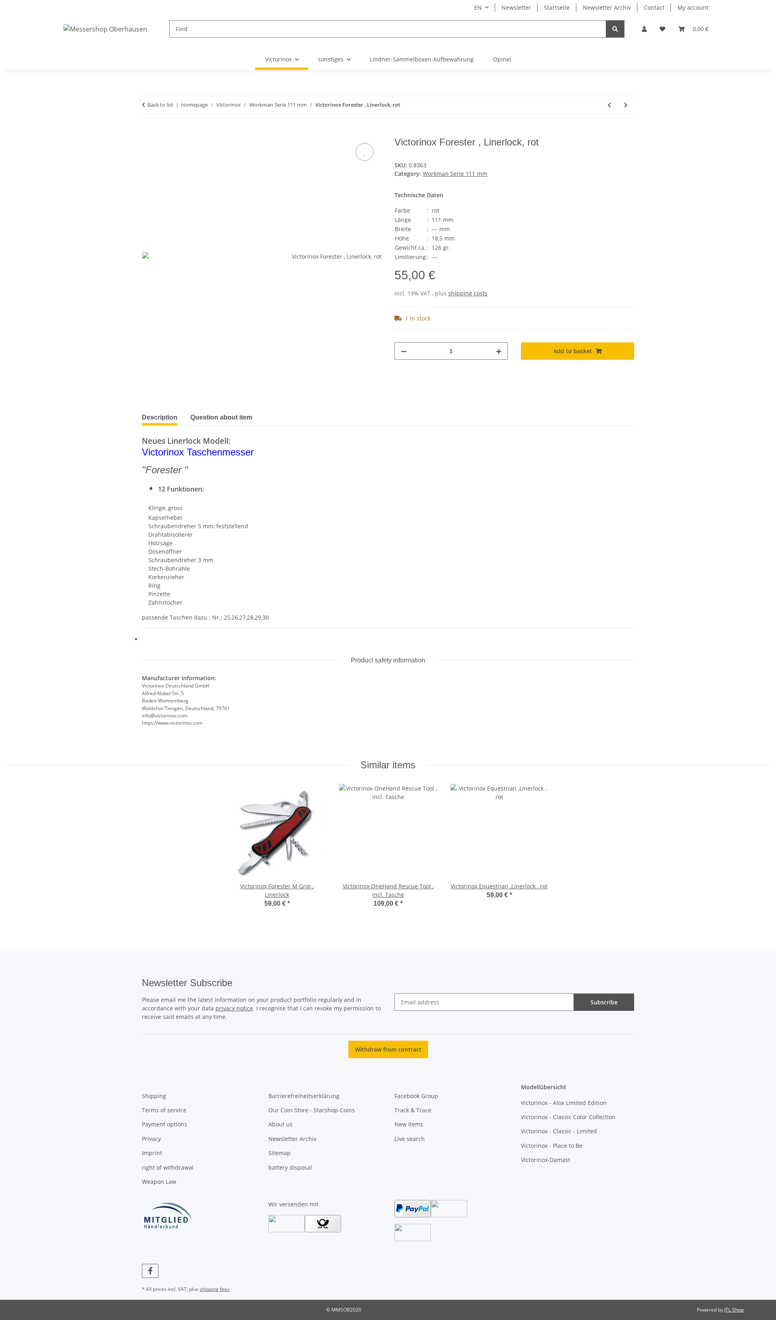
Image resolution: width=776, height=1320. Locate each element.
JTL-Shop (734, 1309)
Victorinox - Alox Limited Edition (564, 1103)
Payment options (164, 1124)
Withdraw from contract (388, 1049)
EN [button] (478, 7)
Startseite (557, 7)
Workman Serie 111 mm (455, 173)
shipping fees (215, 1289)
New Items (408, 1124)
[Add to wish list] (364, 152)
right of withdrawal (168, 1167)
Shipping (154, 1096)
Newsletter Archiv (607, 7)
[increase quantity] (499, 351)
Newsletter (516, 7)
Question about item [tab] (221, 417)
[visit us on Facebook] (150, 1271)
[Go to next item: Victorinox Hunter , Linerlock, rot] (626, 105)
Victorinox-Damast (545, 1160)
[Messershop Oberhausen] (105, 29)
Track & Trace (412, 1110)
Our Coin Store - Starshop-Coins (311, 1110)
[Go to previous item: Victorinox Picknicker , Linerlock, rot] (609, 105)
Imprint (152, 1153)
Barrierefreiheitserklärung (304, 1096)
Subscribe (604, 1002)
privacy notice (234, 1008)
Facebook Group (416, 1096)
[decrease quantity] (404, 351)
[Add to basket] (148, 132)
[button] (644, 29)
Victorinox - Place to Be (551, 1145)
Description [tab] (159, 417)
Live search (409, 1139)
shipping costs (467, 293)
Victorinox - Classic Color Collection (568, 1117)
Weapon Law (159, 1181)
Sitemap (279, 1153)
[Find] (615, 29)
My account (693, 7)
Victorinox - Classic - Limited (559, 1131)
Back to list (160, 104)
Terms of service (164, 1110)
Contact (654, 7)
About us (280, 1124)
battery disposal (290, 1167)
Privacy (151, 1139)
